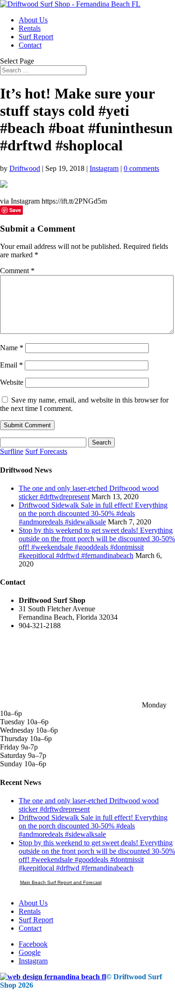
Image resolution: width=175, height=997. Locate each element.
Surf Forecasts (46, 451)
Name (11, 348)
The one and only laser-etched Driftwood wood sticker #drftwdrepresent (89, 492)
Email (11, 365)
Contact (30, 45)
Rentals (30, 28)
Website (11, 382)
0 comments (141, 168)
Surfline (11, 451)
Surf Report (36, 37)
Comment (17, 271)
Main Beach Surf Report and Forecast (61, 882)
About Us (33, 20)
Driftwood (24, 168)
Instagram (104, 168)
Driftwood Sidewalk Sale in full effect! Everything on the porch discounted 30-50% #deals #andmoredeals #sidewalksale (93, 513)
